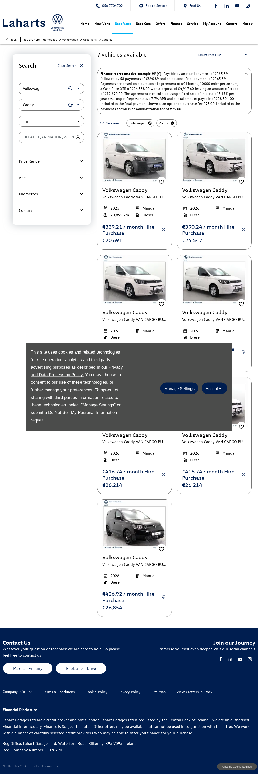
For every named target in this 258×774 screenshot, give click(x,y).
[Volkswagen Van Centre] (57, 22)
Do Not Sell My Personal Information (82, 412)
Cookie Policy (96, 691)
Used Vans (90, 39)
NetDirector (11, 766)
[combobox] (51, 88)
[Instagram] (247, 5)
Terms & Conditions (59, 691)
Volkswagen (70, 39)
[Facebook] (216, 5)
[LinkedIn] (226, 5)
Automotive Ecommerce (42, 766)
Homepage (50, 39)
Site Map (158, 691)
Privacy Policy (129, 691)
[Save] (161, 182)
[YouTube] (237, 5)
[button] (70, 88)
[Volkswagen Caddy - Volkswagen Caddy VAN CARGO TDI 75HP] (134, 157)
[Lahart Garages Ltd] (24, 22)
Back (13, 39)
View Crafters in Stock (194, 691)
